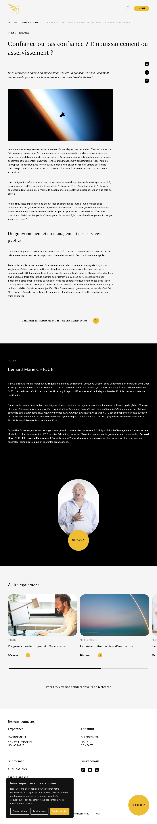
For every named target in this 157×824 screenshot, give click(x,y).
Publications (29, 22)
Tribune (12, 33)
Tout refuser (39, 811)
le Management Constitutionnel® (52, 438)
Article (84, 640)
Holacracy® (59, 391)
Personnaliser (20, 811)
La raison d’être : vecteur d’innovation (106, 646)
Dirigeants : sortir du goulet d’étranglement (38, 646)
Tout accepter (59, 811)
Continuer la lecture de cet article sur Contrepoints (55, 320)
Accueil (13, 22)
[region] (40, 798)
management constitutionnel (77, 161)
